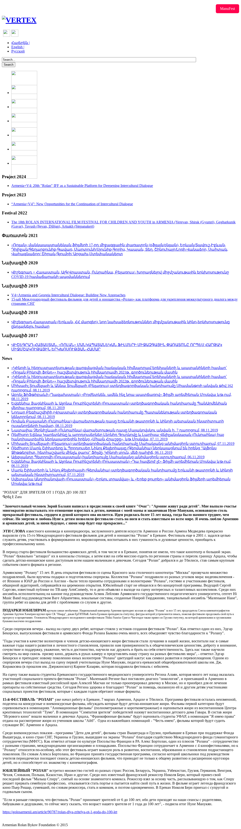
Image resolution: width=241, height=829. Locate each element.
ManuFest (227, 9)
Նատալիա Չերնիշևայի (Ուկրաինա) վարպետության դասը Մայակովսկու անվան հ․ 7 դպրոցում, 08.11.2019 (114, 430)
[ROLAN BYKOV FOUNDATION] (19, 20)
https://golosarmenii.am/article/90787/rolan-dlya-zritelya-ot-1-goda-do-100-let (60, 812)
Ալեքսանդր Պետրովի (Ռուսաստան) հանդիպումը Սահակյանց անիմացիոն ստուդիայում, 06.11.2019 (108, 457)
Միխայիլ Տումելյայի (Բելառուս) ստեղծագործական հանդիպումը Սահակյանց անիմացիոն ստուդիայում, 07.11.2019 (122, 444)
